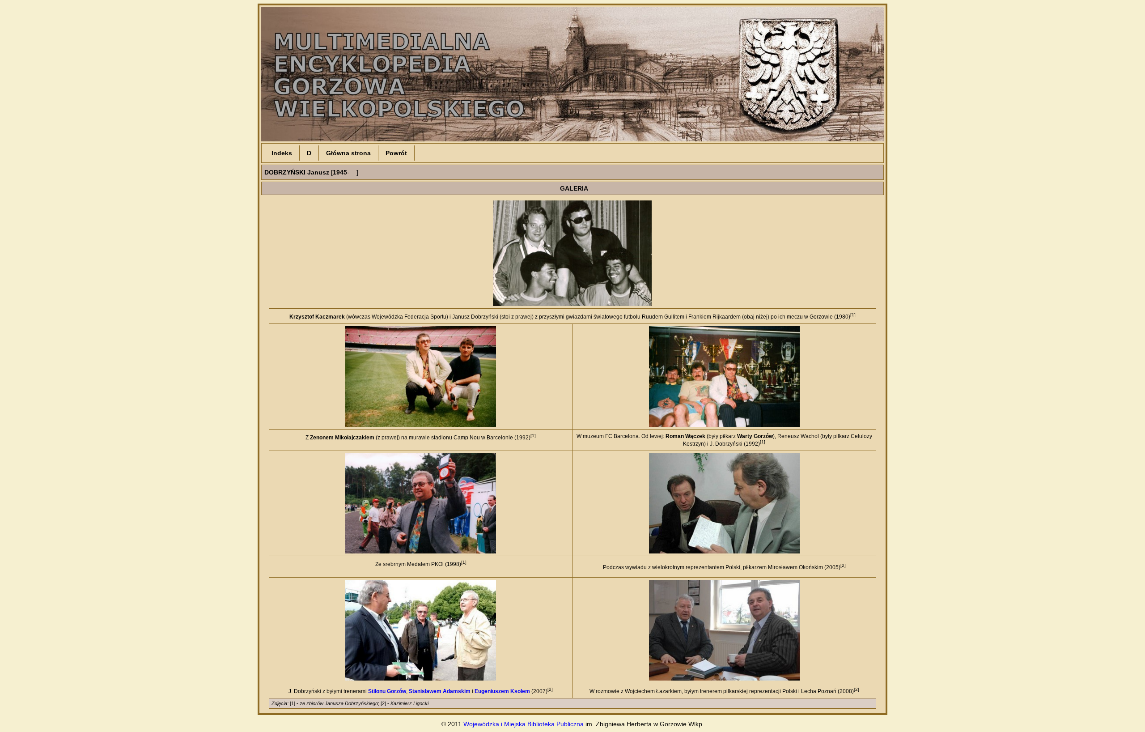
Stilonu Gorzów (387, 691)
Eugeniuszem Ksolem (502, 691)
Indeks (281, 153)
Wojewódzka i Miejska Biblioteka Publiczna (523, 724)
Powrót (396, 153)
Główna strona (348, 153)
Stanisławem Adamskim (440, 691)
